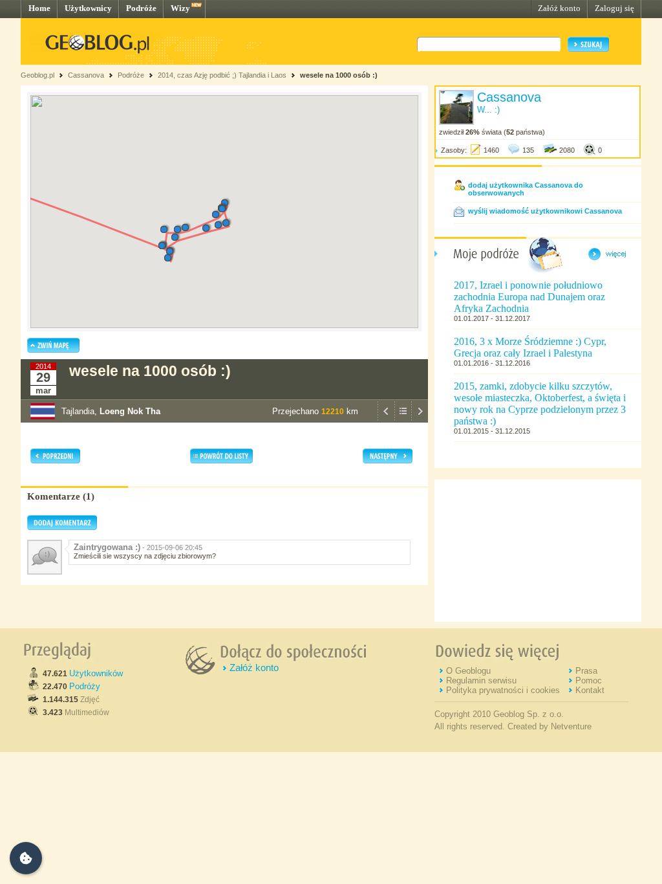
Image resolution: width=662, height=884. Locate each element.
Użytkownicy (88, 8)
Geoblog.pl (37, 75)
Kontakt (589, 690)
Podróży (84, 686)
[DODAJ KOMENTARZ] (62, 527)
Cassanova (86, 75)
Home (39, 8)
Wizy (180, 8)
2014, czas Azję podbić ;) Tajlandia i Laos (222, 75)
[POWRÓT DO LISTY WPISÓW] (402, 419)
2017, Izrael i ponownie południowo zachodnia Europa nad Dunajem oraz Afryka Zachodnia (529, 297)
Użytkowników (96, 673)
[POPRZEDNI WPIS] (386, 419)
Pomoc (588, 680)
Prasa (586, 671)
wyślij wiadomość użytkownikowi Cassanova (545, 211)
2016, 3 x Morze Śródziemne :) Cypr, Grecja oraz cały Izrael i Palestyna (530, 347)
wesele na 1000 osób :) (339, 75)
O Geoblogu (468, 671)
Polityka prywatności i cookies (503, 690)
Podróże (141, 8)
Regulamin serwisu (481, 680)
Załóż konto (559, 8)
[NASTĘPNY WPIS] (419, 419)
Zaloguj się (614, 8)
